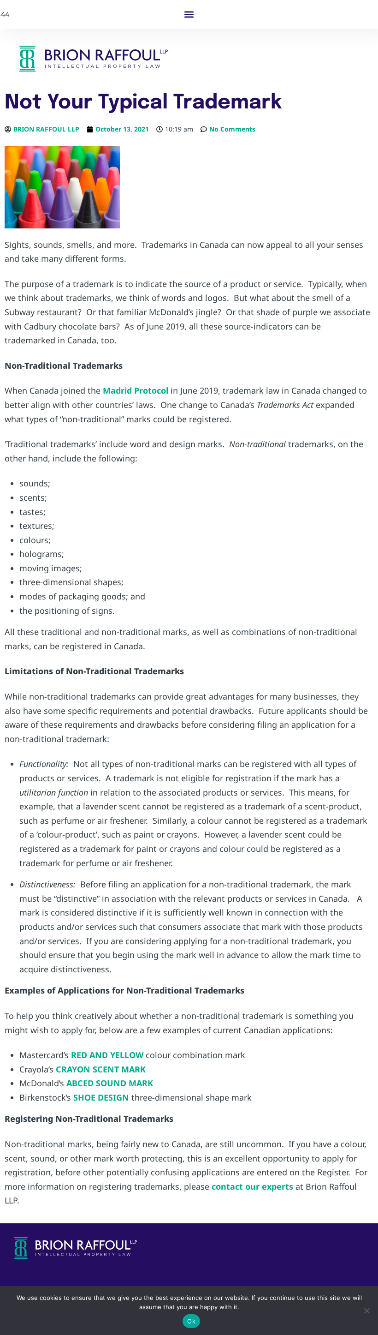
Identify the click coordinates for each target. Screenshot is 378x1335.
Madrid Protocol (135, 390)
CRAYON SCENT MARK (101, 1069)
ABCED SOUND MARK (109, 1083)
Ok (191, 1321)
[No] (366, 1310)
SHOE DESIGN (101, 1097)
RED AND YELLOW (107, 1054)
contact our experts (252, 1186)
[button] (189, 14)
